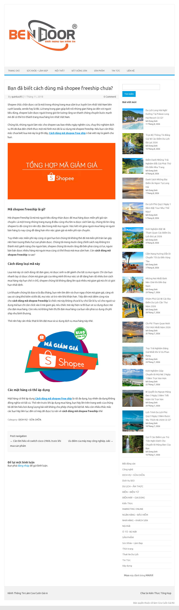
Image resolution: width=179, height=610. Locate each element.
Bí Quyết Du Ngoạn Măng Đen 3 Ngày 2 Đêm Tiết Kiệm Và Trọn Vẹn (158, 395)
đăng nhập (23, 465)
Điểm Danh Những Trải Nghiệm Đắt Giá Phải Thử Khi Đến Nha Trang (158, 164)
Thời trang (127, 548)
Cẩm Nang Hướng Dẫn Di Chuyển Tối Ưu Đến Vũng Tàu (158, 257)
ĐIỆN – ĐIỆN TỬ (130, 492)
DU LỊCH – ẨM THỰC (132, 486)
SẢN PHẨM (99, 71)
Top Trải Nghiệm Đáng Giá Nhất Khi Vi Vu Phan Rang (157, 352)
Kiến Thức (127, 503)
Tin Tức (116, 71)
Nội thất (60, 71)
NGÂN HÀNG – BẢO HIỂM (135, 514)
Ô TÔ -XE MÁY (129, 531)
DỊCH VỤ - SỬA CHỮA (30, 419)
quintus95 (17, 96)
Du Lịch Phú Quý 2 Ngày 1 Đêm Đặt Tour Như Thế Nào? (158, 208)
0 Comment (110, 96)
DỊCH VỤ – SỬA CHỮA (133, 475)
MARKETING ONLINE (132, 509)
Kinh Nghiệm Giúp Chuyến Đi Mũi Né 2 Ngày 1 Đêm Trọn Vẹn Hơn (158, 374)
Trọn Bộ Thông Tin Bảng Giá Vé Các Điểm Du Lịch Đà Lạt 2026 (158, 139)
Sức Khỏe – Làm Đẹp (37, 71)
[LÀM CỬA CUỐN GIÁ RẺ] (42, 60)
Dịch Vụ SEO (128, 480)
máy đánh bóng (137, 575)
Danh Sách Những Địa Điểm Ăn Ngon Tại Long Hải (157, 183)
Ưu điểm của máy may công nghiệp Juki (90, 441)
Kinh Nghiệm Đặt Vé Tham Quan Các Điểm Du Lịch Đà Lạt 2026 (158, 233)
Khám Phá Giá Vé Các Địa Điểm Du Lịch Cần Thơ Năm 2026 (158, 302)
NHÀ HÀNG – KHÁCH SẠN (135, 520)
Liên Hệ (131, 71)
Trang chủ (14, 71)
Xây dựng (127, 565)
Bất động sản (79, 71)
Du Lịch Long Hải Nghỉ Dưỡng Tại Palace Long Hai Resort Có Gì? (157, 114)
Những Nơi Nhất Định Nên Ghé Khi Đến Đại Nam (156, 282)
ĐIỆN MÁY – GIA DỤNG (133, 497)
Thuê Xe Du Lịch (130, 554)
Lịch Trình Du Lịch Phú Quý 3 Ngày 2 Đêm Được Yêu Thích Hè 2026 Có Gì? (158, 416)
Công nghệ (127, 469)
